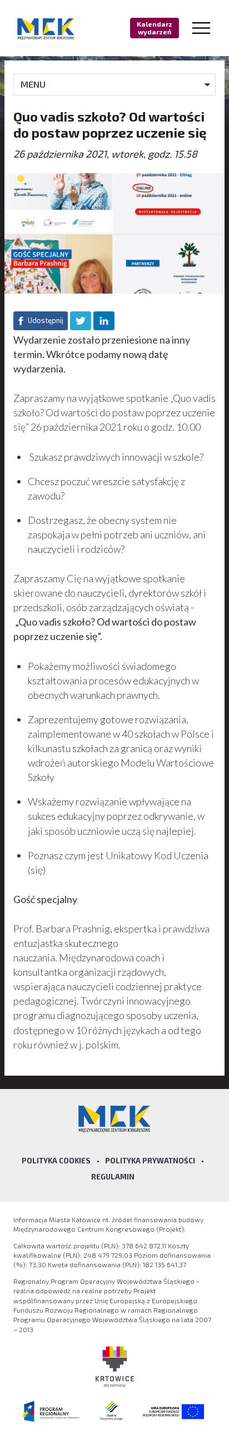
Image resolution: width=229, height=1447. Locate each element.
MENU (33, 84)
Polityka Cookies (56, 1160)
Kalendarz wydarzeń (154, 28)
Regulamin (113, 1176)
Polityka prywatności (150, 1160)
